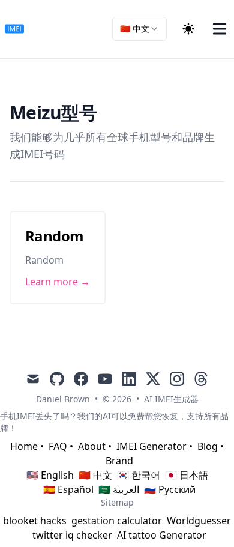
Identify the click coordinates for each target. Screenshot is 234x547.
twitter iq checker (72, 535)
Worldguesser (199, 520)
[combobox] (139, 29)
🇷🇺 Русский (170, 489)
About (92, 446)
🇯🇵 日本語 (186, 475)
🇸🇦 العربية (118, 489)
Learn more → (57, 281)
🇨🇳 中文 (95, 475)
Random (54, 236)
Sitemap (117, 502)
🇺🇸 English (50, 475)
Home (24, 446)
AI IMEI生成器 (171, 399)
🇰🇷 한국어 (138, 475)
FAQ (58, 446)
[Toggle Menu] (219, 29)
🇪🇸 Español (68, 489)
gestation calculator (116, 520)
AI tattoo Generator (161, 535)
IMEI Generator (151, 446)
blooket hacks (35, 520)
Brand (119, 460)
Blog (207, 446)
